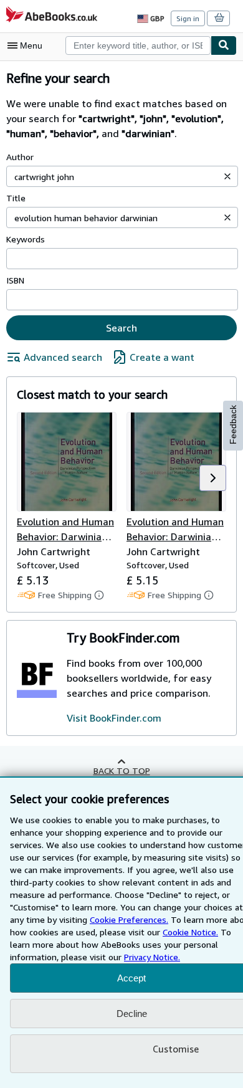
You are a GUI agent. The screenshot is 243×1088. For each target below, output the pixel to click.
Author (20, 156)
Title (16, 198)
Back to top (121, 770)
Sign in (187, 18)
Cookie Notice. (190, 932)
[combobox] (138, 45)
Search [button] (121, 328)
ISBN (15, 280)
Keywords (25, 239)
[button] (227, 176)
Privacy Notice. (152, 957)
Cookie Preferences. (129, 919)
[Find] (223, 45)
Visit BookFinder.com (114, 718)
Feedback (233, 424)
